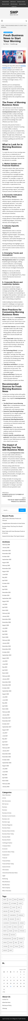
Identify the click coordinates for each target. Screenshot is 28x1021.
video (21, 946)
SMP (14, 12)
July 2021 (4, 604)
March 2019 (5, 673)
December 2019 (6, 646)
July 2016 (4, 768)
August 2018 (5, 694)
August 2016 (5, 766)
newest (5, 930)
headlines (12, 919)
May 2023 (4, 577)
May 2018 (4, 703)
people (16, 930)
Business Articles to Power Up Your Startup (13, 494)
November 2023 (6, 568)
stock (11, 946)
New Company (6, 887)
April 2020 (4, 634)
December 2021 (6, 592)
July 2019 (4, 661)
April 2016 (4, 777)
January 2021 (5, 616)
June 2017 (5, 736)
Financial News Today (8, 864)
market (10, 927)
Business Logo (6, 822)
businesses (6, 903)
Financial (4, 858)
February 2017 (6, 748)
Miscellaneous (6, 881)
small (16, 942)
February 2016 (6, 783)
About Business (6, 795)
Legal (3, 876)
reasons (13, 934)
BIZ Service (13, 1)
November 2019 (6, 649)
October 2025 (5, 556)
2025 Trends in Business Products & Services (11, 519)
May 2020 (4, 631)
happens (5, 919)
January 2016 (5, 786)
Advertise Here (6, 1002)
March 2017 (5, 745)
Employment (5, 855)
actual (10, 899)
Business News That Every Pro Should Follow (12, 527)
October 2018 (5, 688)
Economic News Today (8, 852)
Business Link (5, 819)
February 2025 (6, 565)
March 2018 (5, 709)
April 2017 (4, 742)
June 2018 (5, 700)
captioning (13, 903)
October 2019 (5, 652)
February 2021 (6, 613)
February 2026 (6, 544)
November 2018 (6, 685)
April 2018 (4, 706)
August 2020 (5, 625)
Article (4, 798)
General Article (5, 1)
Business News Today (8, 834)
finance (17, 911)
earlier (11, 911)
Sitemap (4, 1008)
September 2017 (6, 727)
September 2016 (6, 763)
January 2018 (5, 715)
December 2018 (6, 682)
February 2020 (6, 640)
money (20, 927)
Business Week (6, 837)
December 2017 (6, 718)
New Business (6, 885)
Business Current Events (8, 816)
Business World (5, 3)
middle (15, 927)
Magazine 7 (15, 1018)
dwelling (5, 911)
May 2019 (4, 667)
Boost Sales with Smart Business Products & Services (13, 532)
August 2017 (5, 730)
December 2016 (6, 754)
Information (5, 870)
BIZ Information (14, 3)
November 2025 (6, 553)
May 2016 (4, 774)
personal (22, 930)
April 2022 (4, 589)
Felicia (7, 44)
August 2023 (5, 571)
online (10, 930)
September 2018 (6, 691)
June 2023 (5, 574)
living (4, 927)
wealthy (5, 950)
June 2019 (5, 664)
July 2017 (4, 733)
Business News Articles (8, 831)
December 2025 (6, 550)
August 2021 (5, 601)
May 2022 (4, 586)
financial (5, 915)
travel (16, 946)
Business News (22, 3)
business (21, 899)
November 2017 (6, 721)
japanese (21, 923)
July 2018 (4, 697)
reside (14, 938)
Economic (5, 849)
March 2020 (5, 637)
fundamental (13, 915)
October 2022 (5, 583)
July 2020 (4, 628)
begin (15, 899)
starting (5, 946)
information (14, 923)
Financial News (6, 861)
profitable (6, 934)
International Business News (10, 873)
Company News (6, 846)
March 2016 (5, 780)
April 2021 (4, 607)
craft (19, 907)
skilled (10, 942)
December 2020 (6, 619)
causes (20, 903)
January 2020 (5, 643)
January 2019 (5, 679)
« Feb (3, 992)
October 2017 (5, 724)
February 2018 (6, 712)
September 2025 (6, 559)
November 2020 (6, 622)
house (17, 919)
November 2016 (6, 757)
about (4, 899)
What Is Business (6, 890)
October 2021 (5, 595)
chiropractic (6, 907)
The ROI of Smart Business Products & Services (17, 499)
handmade (20, 915)
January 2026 (5, 547)
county (14, 907)
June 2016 (5, 772)
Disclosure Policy (6, 1005)
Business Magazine (7, 825)
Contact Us (14, 6)
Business (4, 807)
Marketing (5, 879)
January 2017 (5, 751)
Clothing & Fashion (7, 843)
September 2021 (6, 598)
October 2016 (5, 760)
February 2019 (6, 676)
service (5, 942)
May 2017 (4, 739)
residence (21, 938)
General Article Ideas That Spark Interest (13, 536)
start (21, 942)
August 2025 (5, 562)
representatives (7, 938)
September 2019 (6, 655)
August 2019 (5, 658)
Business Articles (21, 1)
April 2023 (4, 580)
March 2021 (5, 610)
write (10, 950)
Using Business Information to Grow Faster (13, 523)
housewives (6, 923)
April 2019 (4, 670)
